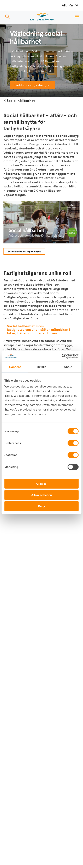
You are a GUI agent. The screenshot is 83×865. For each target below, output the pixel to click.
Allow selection (41, 494)
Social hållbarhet (21, 100)
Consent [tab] (15, 367)
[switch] (73, 443)
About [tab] (68, 367)
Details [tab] (41, 367)
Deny (41, 506)
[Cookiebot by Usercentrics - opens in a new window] (62, 356)
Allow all (41, 483)
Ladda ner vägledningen (32, 85)
